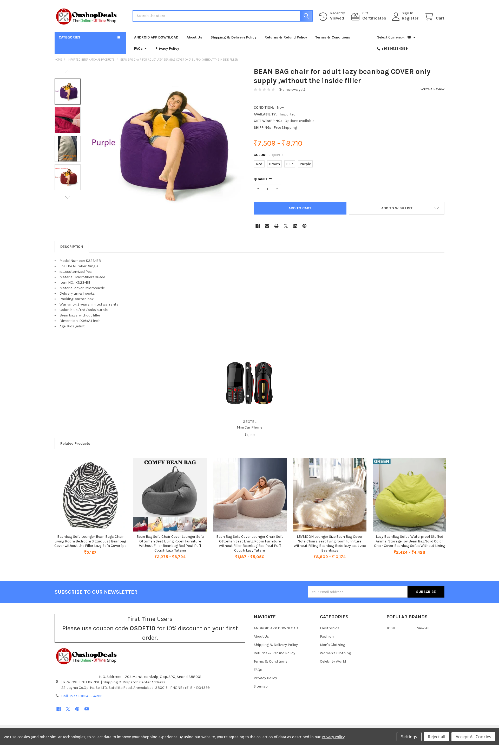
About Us (194, 37)
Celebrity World (333, 661)
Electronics (329, 628)
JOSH (390, 628)
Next (68, 197)
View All (423, 628)
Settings (409, 737)
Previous (68, 71)
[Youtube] (87, 709)
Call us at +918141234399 (81, 696)
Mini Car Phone (249, 427)
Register (410, 18)
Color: (268, 155)
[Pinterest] (304, 226)
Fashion (327, 636)
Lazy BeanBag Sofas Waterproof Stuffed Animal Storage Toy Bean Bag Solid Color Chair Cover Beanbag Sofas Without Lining (409, 541)
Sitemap (261, 686)
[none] (166, 145)
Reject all (436, 737)
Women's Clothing (335, 653)
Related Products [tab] (75, 443)
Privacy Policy (167, 48)
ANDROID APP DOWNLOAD (156, 37)
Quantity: (263, 179)
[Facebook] (258, 226)
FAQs (138, 48)
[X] (286, 226)
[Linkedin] (295, 226)
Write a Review (432, 89)
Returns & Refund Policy (286, 37)
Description (71, 246)
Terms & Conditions (332, 37)
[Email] (267, 226)
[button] (396, 208)
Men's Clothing (332, 645)
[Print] (276, 226)
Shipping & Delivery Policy (233, 37)
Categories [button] (69, 37)
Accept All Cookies (473, 737)
